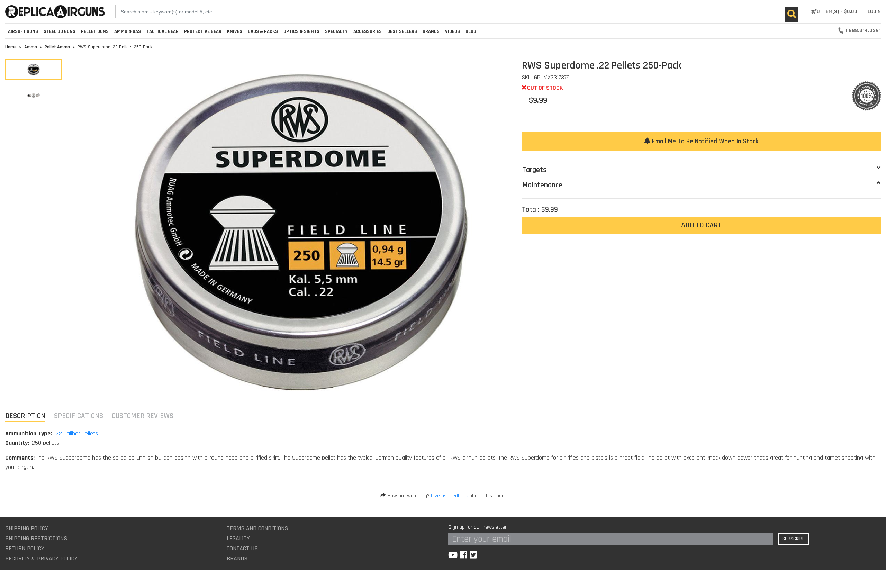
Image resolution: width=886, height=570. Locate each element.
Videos (452, 31)
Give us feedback (449, 495)
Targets (534, 170)
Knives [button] (234, 31)
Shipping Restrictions (36, 538)
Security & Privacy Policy (41, 558)
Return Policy (24, 548)
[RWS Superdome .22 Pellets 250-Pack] (33, 69)
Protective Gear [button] (203, 31)
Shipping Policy (26, 528)
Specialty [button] (336, 31)
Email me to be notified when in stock (704, 141)
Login (874, 11)
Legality (238, 538)
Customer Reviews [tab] (142, 415)
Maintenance (542, 185)
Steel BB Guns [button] (59, 31)
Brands (237, 558)
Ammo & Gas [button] (127, 31)
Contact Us (242, 548)
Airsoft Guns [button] (23, 31)
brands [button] (431, 31)
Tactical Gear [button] (162, 31)
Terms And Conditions (257, 528)
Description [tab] (25, 415)
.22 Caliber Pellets (76, 433)
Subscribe (793, 539)
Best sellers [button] (402, 31)
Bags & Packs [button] (263, 31)
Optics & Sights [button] (301, 31)
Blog (470, 31)
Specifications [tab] (78, 415)
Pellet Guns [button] (95, 31)
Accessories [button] (367, 31)
